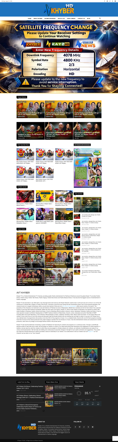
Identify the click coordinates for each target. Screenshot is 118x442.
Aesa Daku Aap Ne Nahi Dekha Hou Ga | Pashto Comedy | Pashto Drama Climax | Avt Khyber (30, 262)
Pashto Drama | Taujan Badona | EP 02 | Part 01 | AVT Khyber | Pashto (30, 113)
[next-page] (24, 369)
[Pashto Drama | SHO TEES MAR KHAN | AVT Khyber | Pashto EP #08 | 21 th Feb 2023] (64, 154)
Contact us (81, 18)
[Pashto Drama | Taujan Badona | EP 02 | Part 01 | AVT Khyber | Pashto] (31, 109)
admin (18, 390)
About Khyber (38, 18)
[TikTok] (110, 1)
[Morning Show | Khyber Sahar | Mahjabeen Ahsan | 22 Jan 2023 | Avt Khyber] (25, 214)
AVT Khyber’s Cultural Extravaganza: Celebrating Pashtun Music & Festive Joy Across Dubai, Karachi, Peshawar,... (29, 406)
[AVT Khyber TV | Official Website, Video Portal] (59, 9)
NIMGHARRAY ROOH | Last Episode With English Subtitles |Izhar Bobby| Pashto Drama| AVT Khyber (58, 280)
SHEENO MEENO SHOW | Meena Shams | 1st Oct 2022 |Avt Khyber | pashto (84, 360)
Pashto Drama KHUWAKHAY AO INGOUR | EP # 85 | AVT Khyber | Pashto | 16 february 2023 (87, 134)
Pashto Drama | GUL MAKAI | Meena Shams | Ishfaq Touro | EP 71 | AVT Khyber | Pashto (29, 280)
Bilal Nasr (48, 138)
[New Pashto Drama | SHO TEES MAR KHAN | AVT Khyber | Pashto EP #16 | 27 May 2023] (25, 154)
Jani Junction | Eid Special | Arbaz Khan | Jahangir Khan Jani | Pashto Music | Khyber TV (91, 272)
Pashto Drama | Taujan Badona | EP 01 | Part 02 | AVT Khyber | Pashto (58, 113)
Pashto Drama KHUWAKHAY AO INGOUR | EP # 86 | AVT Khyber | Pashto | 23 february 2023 (58, 134)
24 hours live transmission (69, 306)
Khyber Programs (50, 18)
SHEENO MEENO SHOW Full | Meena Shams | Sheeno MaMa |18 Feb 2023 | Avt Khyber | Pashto (59, 360)
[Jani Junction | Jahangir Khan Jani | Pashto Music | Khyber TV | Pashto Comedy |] (77, 222)
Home (29, 18)
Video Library (71, 18)
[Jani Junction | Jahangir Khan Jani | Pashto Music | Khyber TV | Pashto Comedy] (77, 243)
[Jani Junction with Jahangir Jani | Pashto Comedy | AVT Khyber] (77, 216)
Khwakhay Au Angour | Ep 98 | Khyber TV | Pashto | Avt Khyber (30, 135)
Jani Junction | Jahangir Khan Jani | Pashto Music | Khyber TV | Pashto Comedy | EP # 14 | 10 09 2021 (91, 250)
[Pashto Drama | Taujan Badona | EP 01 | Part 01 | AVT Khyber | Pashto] (87, 109)
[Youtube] (115, 1)
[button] (100, 18)
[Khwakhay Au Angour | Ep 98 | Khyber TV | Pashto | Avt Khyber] (31, 131)
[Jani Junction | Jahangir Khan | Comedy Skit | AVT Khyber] (87, 204)
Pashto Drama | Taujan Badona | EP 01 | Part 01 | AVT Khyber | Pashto (87, 113)
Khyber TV (90, 331)
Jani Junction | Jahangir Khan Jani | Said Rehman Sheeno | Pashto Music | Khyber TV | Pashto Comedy (91, 236)
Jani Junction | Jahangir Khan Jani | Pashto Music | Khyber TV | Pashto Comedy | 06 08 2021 (91, 258)
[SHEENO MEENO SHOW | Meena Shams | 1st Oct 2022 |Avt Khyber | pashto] (84, 357)
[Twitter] (112, 1)
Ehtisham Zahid (21, 116)
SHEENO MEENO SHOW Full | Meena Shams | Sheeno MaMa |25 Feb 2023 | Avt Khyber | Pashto (33, 360)
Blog (88, 18)
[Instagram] (107, 1)
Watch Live (61, 18)
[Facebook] (104, 1)
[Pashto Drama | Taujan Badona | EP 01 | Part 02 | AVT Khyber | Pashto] (59, 109)
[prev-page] (22, 369)
